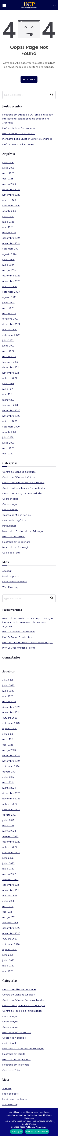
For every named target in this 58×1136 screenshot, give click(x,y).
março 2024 (9, 270)
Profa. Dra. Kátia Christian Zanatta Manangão (27, 138)
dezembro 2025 (11, 189)
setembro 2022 (11, 335)
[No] (54, 1122)
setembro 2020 (11, 426)
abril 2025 (7, 227)
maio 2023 (8, 308)
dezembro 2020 (11, 410)
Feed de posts (10, 576)
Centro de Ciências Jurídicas (18, 477)
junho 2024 (8, 259)
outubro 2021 (9, 378)
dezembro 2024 (11, 237)
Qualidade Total (11, 552)
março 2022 (9, 356)
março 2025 (9, 232)
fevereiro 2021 (10, 405)
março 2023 (9, 313)
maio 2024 (8, 264)
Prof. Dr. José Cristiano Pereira (19, 144)
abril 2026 (7, 178)
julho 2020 (8, 437)
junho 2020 (8, 442)
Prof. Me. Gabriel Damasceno (18, 128)
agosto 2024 (9, 254)
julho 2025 (8, 216)
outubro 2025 (9, 200)
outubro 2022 (9, 329)
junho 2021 (8, 383)
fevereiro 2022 (10, 362)
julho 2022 (8, 340)
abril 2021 (7, 394)
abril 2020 (7, 453)
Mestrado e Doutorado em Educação (23, 531)
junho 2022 (8, 345)
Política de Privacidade (37, 1131)
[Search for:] (29, 95)
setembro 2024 (11, 248)
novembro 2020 (11, 415)
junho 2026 (8, 167)
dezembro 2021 (10, 367)
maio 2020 (8, 448)
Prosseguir (17, 1131)
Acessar (6, 570)
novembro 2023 (11, 281)
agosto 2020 (9, 432)
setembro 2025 (11, 205)
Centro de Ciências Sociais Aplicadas (23, 482)
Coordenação (10, 498)
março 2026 (9, 184)
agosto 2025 (9, 210)
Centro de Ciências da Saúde (19, 471)
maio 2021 (7, 388)
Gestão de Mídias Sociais (16, 514)
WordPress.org (10, 587)
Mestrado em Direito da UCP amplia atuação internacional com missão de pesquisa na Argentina (27, 118)
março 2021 (8, 399)
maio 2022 (8, 351)
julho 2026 (8, 162)
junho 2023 (8, 302)
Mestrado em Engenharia (16, 541)
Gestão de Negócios (14, 520)
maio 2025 (8, 221)
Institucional (9, 525)
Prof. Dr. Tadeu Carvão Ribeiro (18, 133)
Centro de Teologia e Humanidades (22, 493)
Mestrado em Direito (13, 536)
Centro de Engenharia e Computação (23, 488)
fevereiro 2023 (10, 318)
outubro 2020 (9, 421)
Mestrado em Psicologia (15, 547)
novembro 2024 (11, 243)
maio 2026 (8, 173)
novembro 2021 (10, 372)
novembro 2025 (11, 194)
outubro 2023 (9, 286)
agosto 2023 (9, 297)
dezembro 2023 (11, 275)
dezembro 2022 (11, 324)
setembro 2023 (11, 291)
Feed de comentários (14, 581)
